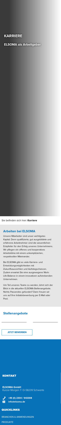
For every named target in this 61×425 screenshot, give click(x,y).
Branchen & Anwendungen (18, 417)
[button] (17, 332)
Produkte (7, 422)
